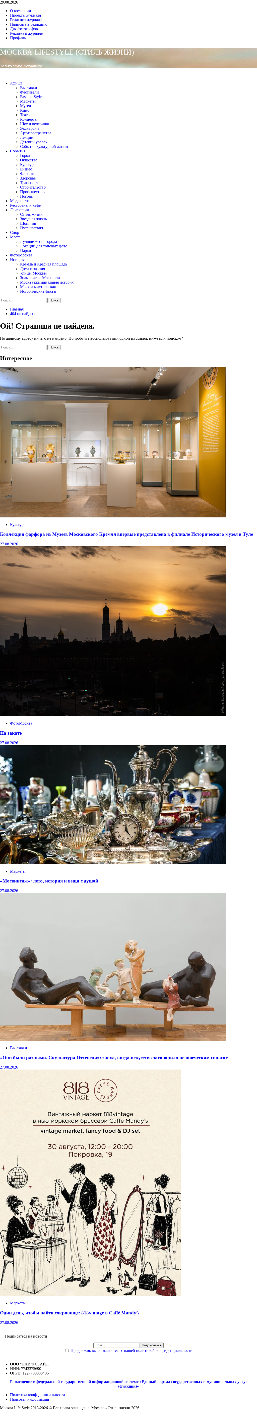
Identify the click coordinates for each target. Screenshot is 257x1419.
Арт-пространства (35, 133)
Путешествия (31, 228)
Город (25, 155)
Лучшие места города (38, 241)
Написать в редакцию (28, 24)
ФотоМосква (21, 255)
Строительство (33, 187)
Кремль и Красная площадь (43, 264)
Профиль (18, 38)
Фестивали (29, 92)
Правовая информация (29, 1399)
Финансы (28, 173)
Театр (25, 115)
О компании (20, 11)
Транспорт (29, 183)
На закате (11, 733)
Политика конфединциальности (37, 1395)
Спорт (15, 232)
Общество (28, 160)
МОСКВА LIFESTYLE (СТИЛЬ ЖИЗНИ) (67, 52)
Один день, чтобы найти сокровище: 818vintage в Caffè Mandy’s (69, 1312)
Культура (27, 164)
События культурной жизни (44, 146)
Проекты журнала (25, 15)
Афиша (16, 83)
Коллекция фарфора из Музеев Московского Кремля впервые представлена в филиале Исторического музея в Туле (126, 534)
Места (15, 237)
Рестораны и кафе (25, 205)
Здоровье (28, 178)
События (17, 151)
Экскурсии (29, 128)
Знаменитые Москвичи (40, 278)
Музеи (25, 106)
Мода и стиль (21, 201)
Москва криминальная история (47, 282)
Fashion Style (31, 97)
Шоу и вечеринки (35, 124)
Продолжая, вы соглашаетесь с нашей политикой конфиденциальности (131, 1350)
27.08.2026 (9, 544)
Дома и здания (32, 269)
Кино (24, 110)
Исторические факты (38, 291)
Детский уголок (33, 142)
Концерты (28, 119)
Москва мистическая (38, 287)
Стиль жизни (31, 214)
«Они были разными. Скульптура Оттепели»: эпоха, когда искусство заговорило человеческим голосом (114, 1057)
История (17, 259)
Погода (26, 196)
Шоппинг (28, 223)
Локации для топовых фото (43, 246)
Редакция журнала (26, 20)
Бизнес (26, 169)
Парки (25, 250)
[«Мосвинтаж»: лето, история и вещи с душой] (113, 863)
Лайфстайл (19, 210)
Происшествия (32, 192)
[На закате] (113, 715)
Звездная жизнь (33, 219)
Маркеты (28, 101)
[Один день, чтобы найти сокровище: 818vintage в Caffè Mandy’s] (90, 1294)
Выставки (28, 87)
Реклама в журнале (26, 33)
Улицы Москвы (33, 273)
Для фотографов (24, 29)
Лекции (26, 137)
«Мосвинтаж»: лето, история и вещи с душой (49, 880)
